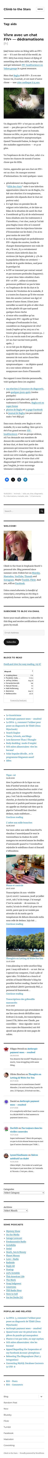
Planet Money (13, 1255)
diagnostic (38, 494)
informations (11, 496)
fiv (5, 496)
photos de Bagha (14, 409)
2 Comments (35, 496)
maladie (20, 496)
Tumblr (25, 580)
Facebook (20, 583)
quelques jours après (21, 392)
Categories (9, 1189)
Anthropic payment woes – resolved (23, 719)
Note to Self (12, 1294)
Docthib (14, 1128)
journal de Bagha (16, 413)
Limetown (11, 1287)
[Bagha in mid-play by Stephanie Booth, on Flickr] (24, 103)
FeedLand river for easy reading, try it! (22, 664)
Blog (6, 1396)
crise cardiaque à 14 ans (28, 82)
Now (6, 1409)
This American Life (15, 1276)
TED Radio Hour (14, 1290)
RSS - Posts (11, 1381)
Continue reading (14, 817)
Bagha (17, 75)
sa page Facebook (34, 409)
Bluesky (36, 573)
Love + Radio (12, 1259)
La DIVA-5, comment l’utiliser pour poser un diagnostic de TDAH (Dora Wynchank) (23, 725)
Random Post (10, 1402)
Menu (40, 9)
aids (24, 494)
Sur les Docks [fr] (14, 1297)
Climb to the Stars (17, 9)
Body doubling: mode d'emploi (21, 743)
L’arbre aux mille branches (19, 822)
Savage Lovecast (14, 1238)
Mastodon (9, 576)
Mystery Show (13, 1231)
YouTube (19, 576)
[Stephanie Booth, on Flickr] (24, 546)
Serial (9, 1248)
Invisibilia (11, 1245)
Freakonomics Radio (16, 1241)
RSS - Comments (14, 1384)
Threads (28, 576)
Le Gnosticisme (13, 715)
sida (26, 496)
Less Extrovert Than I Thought (21, 739)
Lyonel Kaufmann (19, 1155)
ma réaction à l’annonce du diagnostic (24, 388)
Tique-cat (11, 775)
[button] (32, 673)
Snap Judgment (13, 1283)
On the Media (12, 1234)
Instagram (9, 580)
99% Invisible (13, 1273)
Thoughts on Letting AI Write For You (24, 958)
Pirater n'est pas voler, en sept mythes (25, 1339)
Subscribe (11, 642)
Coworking (9, 1445)
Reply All (10, 1266)
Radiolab (10, 1262)
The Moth (11, 1280)
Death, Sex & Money (16, 1252)
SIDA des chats (14, 186)
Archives (8, 1207)
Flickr (33, 580)
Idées (8, 760)
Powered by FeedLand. (18, 700)
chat (31, 494)
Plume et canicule (14, 885)
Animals (17, 494)
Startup (10, 1269)
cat (28, 494)
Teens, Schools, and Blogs (19, 736)
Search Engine (13, 732)
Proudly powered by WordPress (32, 1453)
